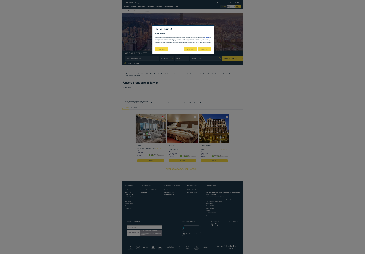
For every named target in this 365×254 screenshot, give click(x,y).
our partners (206, 37)
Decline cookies (190, 49)
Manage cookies (161, 49)
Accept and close (205, 49)
